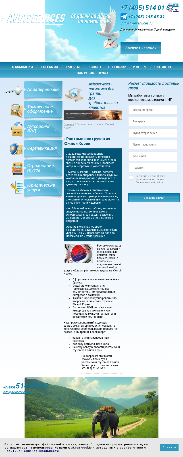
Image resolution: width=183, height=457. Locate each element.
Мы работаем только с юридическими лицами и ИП (150, 97)
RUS (176, 5)
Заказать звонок (140, 48)
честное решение (94, 236)
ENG (176, 10)
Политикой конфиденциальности (31, 451)
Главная (69, 124)
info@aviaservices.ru (137, 23)
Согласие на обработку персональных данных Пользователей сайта (150, 179)
